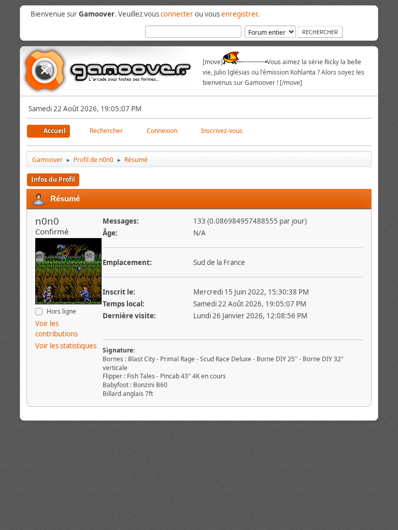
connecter (177, 14)
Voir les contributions (56, 328)
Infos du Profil (53, 179)
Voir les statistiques (65, 345)
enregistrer (239, 14)
